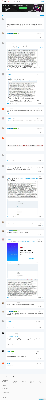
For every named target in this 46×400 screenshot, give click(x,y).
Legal (31, 376)
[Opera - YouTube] (5, 397)
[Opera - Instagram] (8, 397)
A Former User (9, 19)
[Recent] (12, 1)
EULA (31, 382)
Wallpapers (15, 381)
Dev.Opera (23, 382)
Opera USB (4, 385)
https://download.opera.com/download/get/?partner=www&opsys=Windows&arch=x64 (20, 158)
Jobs (39, 381)
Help (22, 376)
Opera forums (24, 381)
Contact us (40, 385)
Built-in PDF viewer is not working (12, 366)
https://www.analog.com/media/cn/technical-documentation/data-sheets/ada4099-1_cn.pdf (21, 353)
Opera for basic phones (5, 392)
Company (41, 376)
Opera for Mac (4, 381)
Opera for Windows (5, 380)
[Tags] (14, 1)
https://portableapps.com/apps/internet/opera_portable (29, 178)
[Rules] (19, 1)
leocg (8, 33)
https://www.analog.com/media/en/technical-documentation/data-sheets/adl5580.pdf (29, 47)
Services (15, 376)
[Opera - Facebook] (2, 397)
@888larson (13, 118)
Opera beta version (5, 384)
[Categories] (11, 1)
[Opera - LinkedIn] (7, 397)
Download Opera (23, 7)
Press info (40, 380)
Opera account (15, 380)
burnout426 (8, 351)
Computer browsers (5, 378)
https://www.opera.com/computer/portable (28, 241)
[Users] (16, 1)
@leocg (13, 19)
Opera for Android (5, 388)
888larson (8, 108)
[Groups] (17, 1)
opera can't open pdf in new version (16, 76)
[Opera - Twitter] (3, 397)
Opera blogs (23, 380)
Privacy (31, 380)
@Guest (19, 33)
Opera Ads (15, 382)
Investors (40, 382)
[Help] (21, 1)
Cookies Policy (32, 381)
